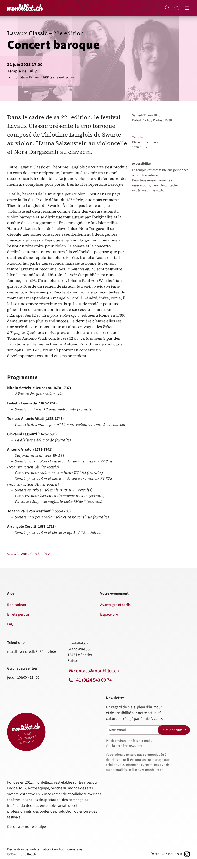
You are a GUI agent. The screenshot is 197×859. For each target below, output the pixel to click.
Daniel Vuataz (151, 718)
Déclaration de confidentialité (28, 849)
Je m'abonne (171, 730)
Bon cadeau (16, 604)
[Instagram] (186, 854)
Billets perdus (18, 614)
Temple (137, 137)
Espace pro (109, 614)
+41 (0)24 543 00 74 (93, 680)
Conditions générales (67, 849)
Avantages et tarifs (115, 604)
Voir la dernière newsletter (125, 745)
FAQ (10, 624)
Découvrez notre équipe (26, 826)
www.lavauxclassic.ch (27, 553)
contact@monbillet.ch (96, 671)
